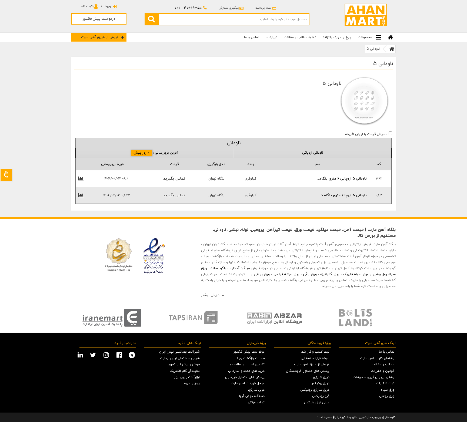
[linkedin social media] (81, 354)
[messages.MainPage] (392, 49)
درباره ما (271, 37)
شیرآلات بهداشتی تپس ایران (179, 352)
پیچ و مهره (192, 383)
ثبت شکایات (385, 383)
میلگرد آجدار (241, 268)
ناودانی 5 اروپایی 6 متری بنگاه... (342, 178)
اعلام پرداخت (263, 8)
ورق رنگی (310, 274)
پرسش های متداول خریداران (245, 377)
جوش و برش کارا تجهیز (183, 364)
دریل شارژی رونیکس (314, 390)
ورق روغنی (262, 274)
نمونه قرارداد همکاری (315, 358)
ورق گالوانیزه (329, 274)
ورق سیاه (387, 390)
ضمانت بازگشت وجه (250, 358)
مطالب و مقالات (383, 364)
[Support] (6, 175)
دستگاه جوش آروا (252, 396)
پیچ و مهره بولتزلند (337, 37)
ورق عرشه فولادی (286, 274)
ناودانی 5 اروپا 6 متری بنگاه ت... (342, 195)
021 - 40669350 (188, 8)
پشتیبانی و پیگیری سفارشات (373, 377)
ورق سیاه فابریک (355, 274)
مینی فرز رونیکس (316, 402)
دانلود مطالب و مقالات (300, 37)
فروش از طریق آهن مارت (99, 37)
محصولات (365, 37)
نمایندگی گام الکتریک (185, 371)
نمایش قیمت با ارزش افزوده (365, 134)
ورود (108, 6)
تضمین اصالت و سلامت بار (246, 364)
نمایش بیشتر (211, 295)
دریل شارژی (321, 377)
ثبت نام (87, 6)
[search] (151, 19)
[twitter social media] (93, 354)
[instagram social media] (107, 354)
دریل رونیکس (320, 383)
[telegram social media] (132, 354)
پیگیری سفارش (229, 8)
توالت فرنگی (256, 402)
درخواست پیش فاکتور (99, 18)
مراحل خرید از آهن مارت (248, 383)
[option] (111, 318)
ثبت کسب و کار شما (315, 352)
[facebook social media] (119, 354)
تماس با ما (251, 37)
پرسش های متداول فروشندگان (307, 371)
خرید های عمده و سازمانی (246, 371)
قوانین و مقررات (382, 371)
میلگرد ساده (219, 268)
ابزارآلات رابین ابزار (187, 377)
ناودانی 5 (373, 48)
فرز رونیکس (320, 396)
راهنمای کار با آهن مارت (377, 358)
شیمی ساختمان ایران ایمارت (180, 358)
